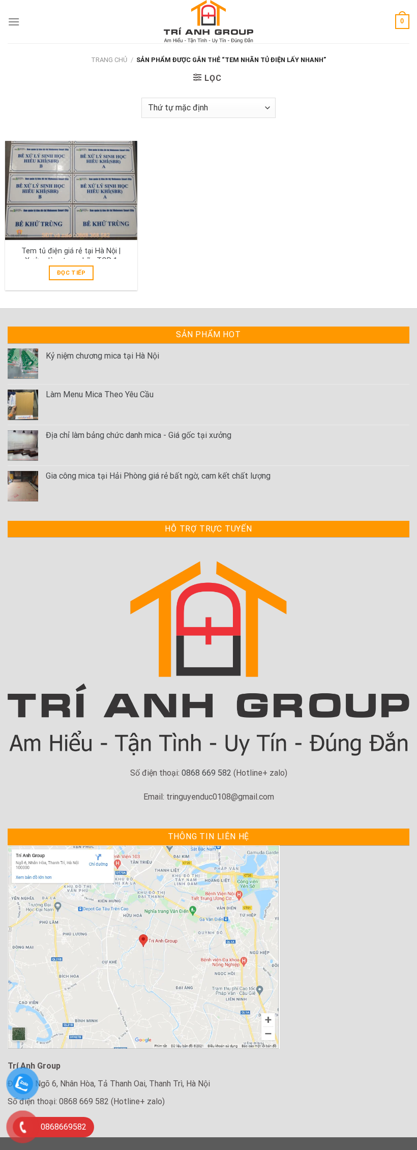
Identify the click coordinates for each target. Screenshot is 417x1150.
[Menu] (14, 21)
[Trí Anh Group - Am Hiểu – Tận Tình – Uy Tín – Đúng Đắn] (208, 21)
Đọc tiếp (71, 272)
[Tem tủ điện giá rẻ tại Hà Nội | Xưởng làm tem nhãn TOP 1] (71, 190)
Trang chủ (109, 60)
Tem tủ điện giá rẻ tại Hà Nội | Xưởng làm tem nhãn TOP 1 (71, 256)
